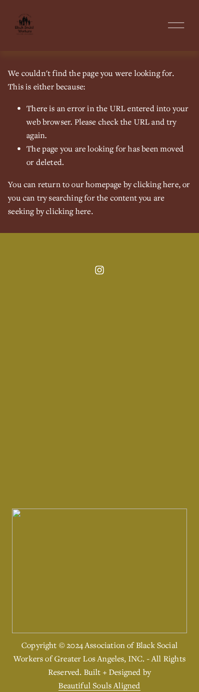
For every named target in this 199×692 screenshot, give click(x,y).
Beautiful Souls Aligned (99, 685)
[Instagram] (99, 270)
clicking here (155, 184)
